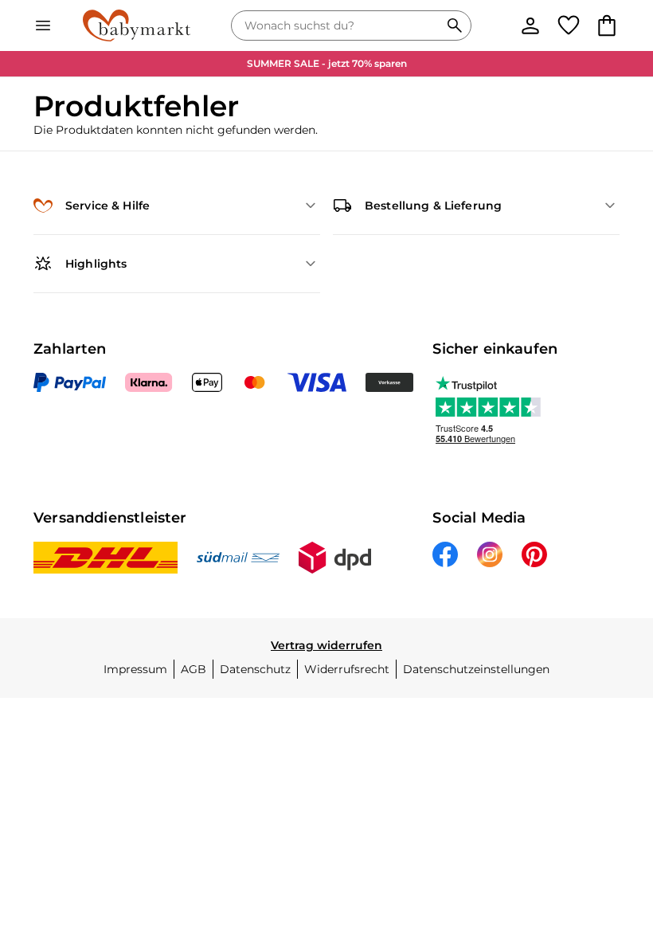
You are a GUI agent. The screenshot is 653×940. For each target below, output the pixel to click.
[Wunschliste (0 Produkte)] (568, 25)
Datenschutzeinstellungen (476, 669)
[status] (338, 25)
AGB (193, 669)
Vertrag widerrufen (326, 645)
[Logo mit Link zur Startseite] (136, 25)
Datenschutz (255, 669)
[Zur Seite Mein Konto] (530, 25)
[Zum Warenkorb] (607, 25)
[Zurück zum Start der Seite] (618, 828)
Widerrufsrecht (346, 669)
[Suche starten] (455, 25)
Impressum (135, 669)
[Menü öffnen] (43, 25)
